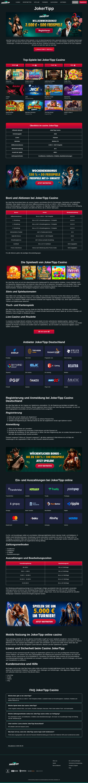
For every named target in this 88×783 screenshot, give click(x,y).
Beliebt (14, 65)
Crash (52, 65)
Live (33, 65)
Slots (72, 65)
